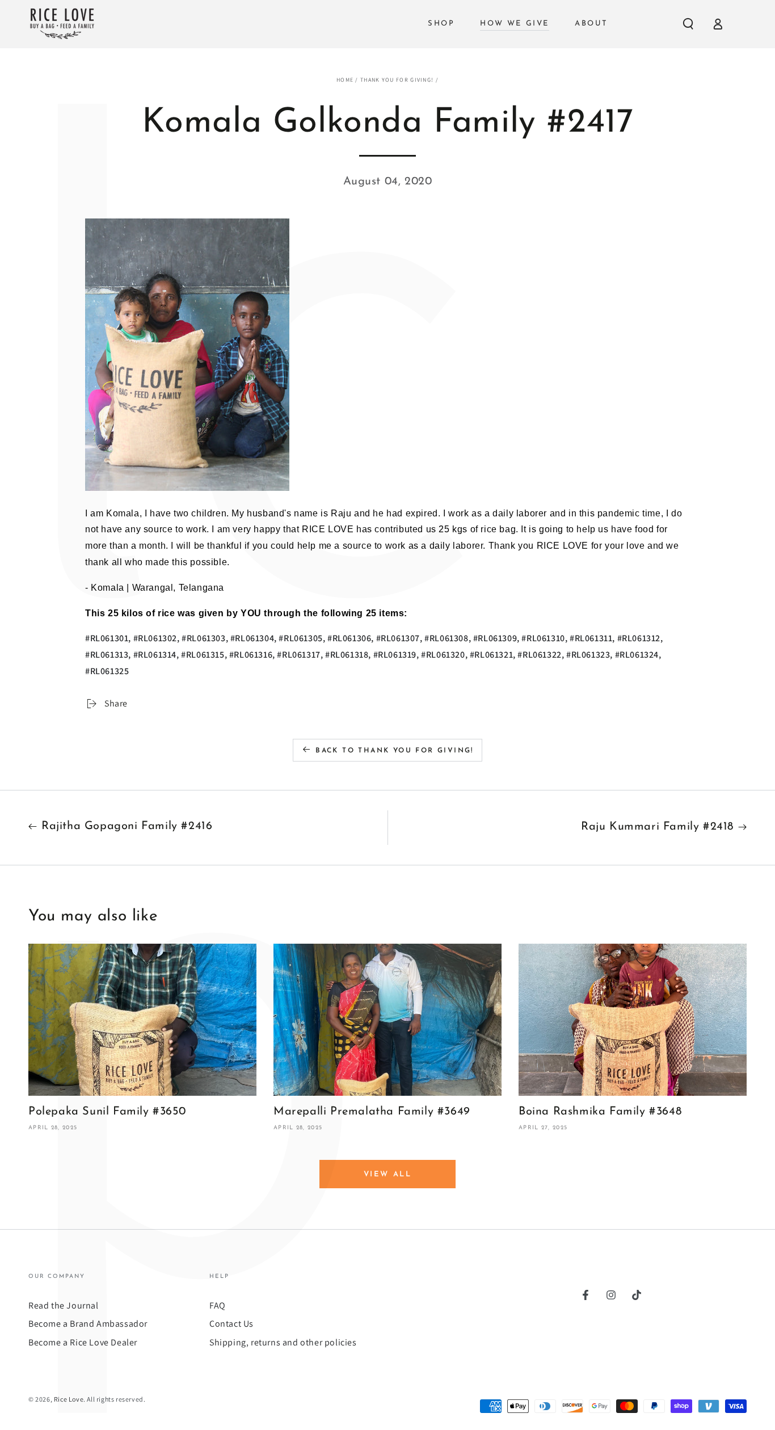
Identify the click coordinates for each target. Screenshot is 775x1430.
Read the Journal (63, 1305)
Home (344, 79)
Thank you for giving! (396, 79)
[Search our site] (688, 23)
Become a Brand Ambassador (88, 1324)
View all (388, 1174)
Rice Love (68, 1399)
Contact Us (231, 1324)
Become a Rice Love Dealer (82, 1342)
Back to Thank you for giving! (394, 750)
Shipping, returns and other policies (283, 1342)
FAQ (217, 1305)
